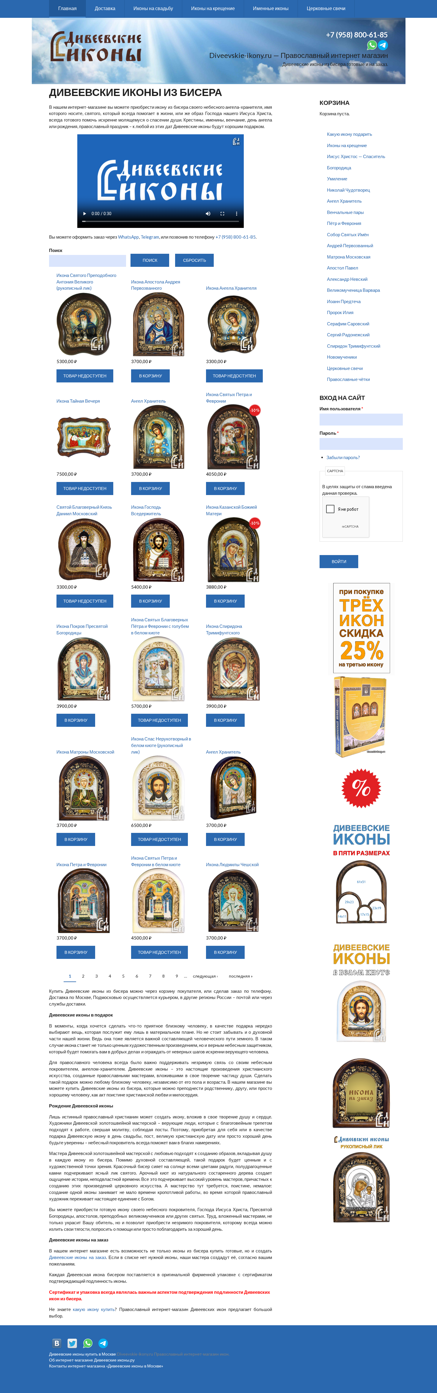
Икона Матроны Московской (85, 751)
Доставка (105, 8)
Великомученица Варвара (353, 290)
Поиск (55, 250)
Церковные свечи (326, 8)
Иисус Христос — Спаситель (356, 156)
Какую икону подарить (349, 134)
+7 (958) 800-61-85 (236, 236)
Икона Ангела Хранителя (231, 288)
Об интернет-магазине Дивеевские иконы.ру (92, 1359)
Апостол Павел (342, 267)
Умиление (337, 178)
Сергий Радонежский (348, 334)
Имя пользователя (341, 408)
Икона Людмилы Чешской (232, 864)
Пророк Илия (340, 312)
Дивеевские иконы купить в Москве (82, 1353)
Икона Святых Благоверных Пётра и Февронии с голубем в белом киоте (160, 626)
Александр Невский (347, 279)
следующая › (205, 975)
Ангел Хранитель (148, 401)
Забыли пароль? (343, 457)
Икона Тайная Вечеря (78, 401)
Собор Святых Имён (348, 234)
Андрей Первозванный (350, 245)
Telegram (150, 236)
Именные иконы (271, 8)
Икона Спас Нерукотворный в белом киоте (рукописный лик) (161, 745)
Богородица (339, 167)
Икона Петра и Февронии (81, 864)
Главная (67, 8)
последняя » (241, 975)
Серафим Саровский (348, 323)
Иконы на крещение (213, 8)
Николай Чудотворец (348, 190)
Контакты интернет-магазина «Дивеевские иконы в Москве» (106, 1365)
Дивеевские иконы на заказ (77, 1257)
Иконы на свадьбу (153, 8)
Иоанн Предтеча (344, 301)
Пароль (329, 433)
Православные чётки (348, 379)
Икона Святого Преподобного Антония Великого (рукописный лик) (86, 281)
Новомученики (342, 357)
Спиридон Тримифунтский (353, 346)
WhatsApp (128, 236)
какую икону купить (94, 1309)
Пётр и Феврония (344, 223)
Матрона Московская (348, 256)
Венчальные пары (345, 212)
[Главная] (95, 45)
